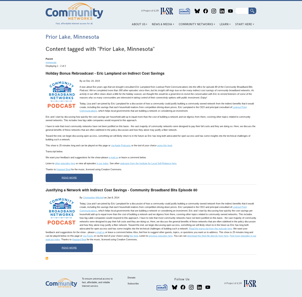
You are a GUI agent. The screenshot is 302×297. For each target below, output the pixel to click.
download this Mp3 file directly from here (207, 235)
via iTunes (88, 235)
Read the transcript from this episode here (210, 228)
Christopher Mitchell (93, 197)
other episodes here (65, 163)
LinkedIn (222, 11)
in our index (102, 163)
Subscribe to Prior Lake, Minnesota (47, 258)
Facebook (205, 11)
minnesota (51, 62)
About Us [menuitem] (137, 25)
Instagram (213, 11)
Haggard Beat (63, 169)
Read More (69, 177)
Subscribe (133, 283)
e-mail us (113, 157)
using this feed (164, 145)
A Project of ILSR (150, 10)
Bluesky (197, 11)
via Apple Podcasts (121, 145)
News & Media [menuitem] (161, 25)
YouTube (230, 11)
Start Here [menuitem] (242, 25)
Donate (185, 11)
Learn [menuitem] (223, 25)
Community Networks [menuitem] (194, 25)
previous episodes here (161, 235)
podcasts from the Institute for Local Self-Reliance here (148, 163)
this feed (133, 235)
